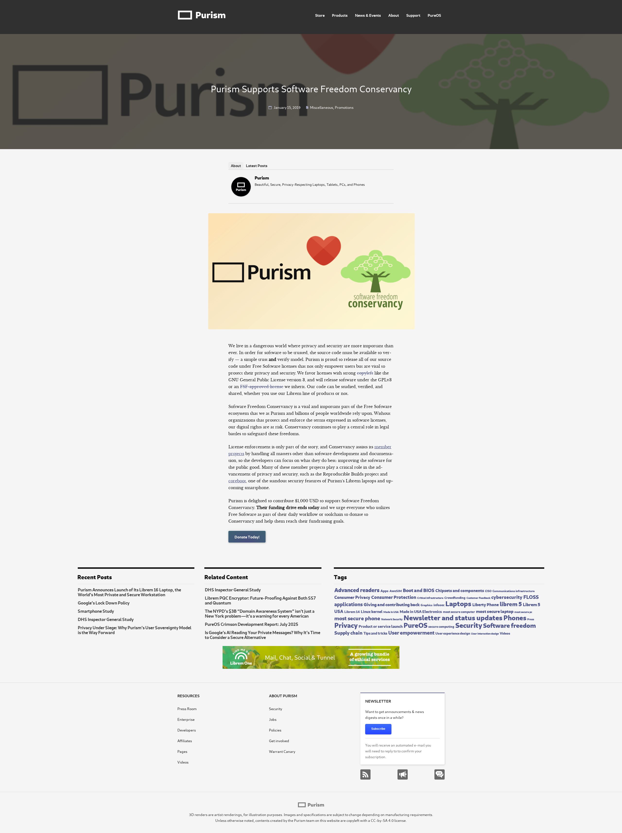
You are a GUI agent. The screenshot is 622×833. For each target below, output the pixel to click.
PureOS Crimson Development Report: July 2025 (251, 623)
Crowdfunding (455, 597)
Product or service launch (381, 626)
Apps (384, 590)
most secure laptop (494, 611)
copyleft (365, 373)
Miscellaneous (321, 107)
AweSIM (395, 590)
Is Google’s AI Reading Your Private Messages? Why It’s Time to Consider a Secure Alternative (262, 634)
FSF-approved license (261, 386)
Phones (514, 617)
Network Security (392, 619)
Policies (275, 729)
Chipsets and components (459, 590)
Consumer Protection (393, 596)
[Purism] (241, 195)
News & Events (368, 15)
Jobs (272, 719)
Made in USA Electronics (421, 611)
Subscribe (378, 729)
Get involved (279, 740)
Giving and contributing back (392, 604)
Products (340, 15)
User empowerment (411, 632)
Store (320, 15)
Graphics (426, 605)
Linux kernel (371, 611)
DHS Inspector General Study (106, 619)
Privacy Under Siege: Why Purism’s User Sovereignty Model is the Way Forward (134, 630)
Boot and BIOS (418, 590)
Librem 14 (352, 611)
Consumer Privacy (352, 597)
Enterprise (186, 719)
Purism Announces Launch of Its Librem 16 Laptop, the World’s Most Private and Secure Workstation (129, 592)
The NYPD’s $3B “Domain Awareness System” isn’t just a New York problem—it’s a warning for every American (259, 613)
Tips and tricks (375, 633)
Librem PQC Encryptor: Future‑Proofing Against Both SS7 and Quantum (260, 600)
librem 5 (511, 603)
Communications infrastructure (513, 590)
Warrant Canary (282, 751)
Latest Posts (257, 165)
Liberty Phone (485, 604)
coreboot (237, 480)
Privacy (346, 624)
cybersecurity (506, 596)
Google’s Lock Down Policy (104, 602)
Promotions (344, 107)
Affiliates (184, 740)
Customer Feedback (478, 598)
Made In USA (391, 612)
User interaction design (485, 633)
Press (530, 619)
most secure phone (357, 618)
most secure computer (459, 611)
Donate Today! (246, 536)
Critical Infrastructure (430, 597)
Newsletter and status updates (453, 617)
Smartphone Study (96, 610)
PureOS (434, 15)
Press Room (187, 708)
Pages (182, 751)
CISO (488, 590)
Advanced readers (357, 589)
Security (468, 624)
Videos (505, 633)
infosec (438, 604)
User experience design (452, 633)
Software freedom (509, 624)
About (393, 15)
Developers (186, 729)
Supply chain (348, 632)
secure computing (441, 626)
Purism (262, 177)
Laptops (458, 603)
